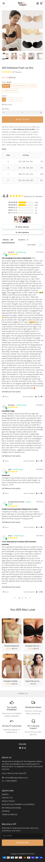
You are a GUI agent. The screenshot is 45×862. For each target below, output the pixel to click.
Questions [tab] (21, 240)
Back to (22, 693)
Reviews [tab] (6, 240)
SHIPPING (5, 811)
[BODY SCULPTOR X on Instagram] (22, 748)
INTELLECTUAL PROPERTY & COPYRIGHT (18, 804)
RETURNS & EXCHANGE (11, 808)
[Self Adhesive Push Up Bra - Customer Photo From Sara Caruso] (18, 219)
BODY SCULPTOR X (28, 854)
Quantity (5, 109)
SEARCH (5, 794)
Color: (6, 82)
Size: (4, 96)
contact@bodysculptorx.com (15, 778)
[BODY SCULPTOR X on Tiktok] (25, 748)
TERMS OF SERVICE (9, 814)
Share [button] (6, 397)
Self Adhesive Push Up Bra (11, 392)
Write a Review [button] (23, 227)
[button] (37, 397)
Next (41, 31)
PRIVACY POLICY (8, 801)
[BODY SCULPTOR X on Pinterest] (20, 748)
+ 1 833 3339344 (9, 781)
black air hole (20, 86)
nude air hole (10, 91)
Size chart (7, 104)
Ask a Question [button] (23, 232)
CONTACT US (7, 798)
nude (33, 86)
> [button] (30, 598)
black (6, 86)
